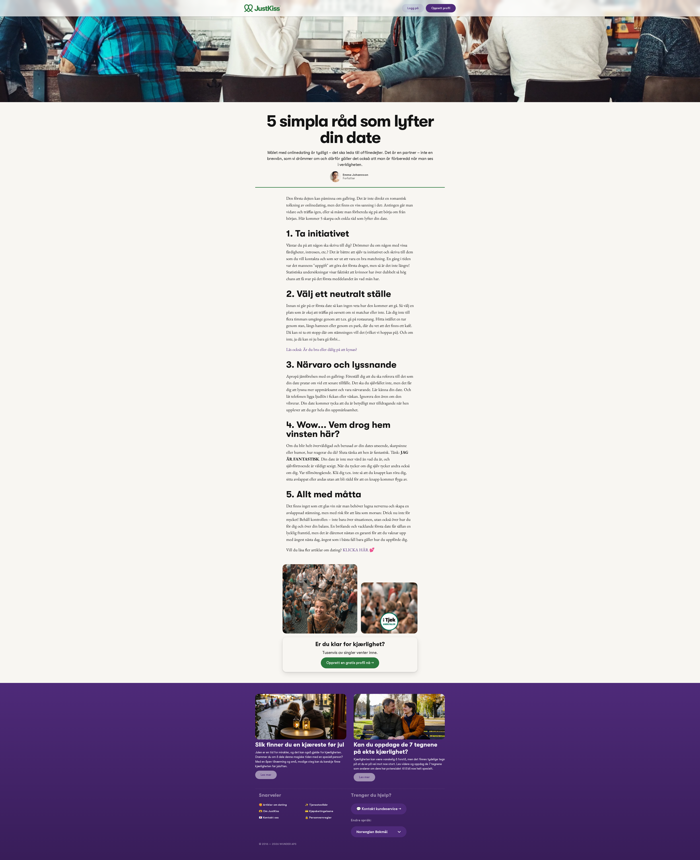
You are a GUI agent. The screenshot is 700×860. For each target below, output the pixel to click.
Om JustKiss (271, 811)
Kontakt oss (271, 817)
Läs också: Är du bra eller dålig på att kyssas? (321, 349)
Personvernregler (320, 817)
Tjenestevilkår (318, 804)
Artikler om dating (275, 804)
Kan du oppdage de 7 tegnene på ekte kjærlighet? (396, 748)
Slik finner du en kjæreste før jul (299, 744)
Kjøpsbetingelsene (321, 811)
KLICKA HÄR (359, 550)
